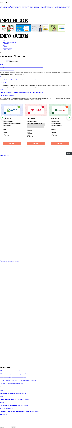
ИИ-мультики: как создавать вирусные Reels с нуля (12, 370)
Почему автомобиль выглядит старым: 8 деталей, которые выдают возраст (18, 380)
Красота (5, 46)
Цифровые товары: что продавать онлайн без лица (12, 383)
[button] (3, 117)
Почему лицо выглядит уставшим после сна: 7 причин (13, 377)
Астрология (6, 43)
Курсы (4, 40)
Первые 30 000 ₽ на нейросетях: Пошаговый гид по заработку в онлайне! (18, 80)
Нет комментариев (9, 70)
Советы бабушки (7, 49)
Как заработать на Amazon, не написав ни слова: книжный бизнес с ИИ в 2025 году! (21, 67)
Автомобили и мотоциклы (9, 42)
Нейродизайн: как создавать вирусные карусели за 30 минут (14, 374)
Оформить (12, 143)
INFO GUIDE (14, 20)
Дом (4, 45)
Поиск (1, 151)
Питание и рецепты (7, 48)
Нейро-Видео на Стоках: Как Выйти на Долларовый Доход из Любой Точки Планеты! (22, 92)
